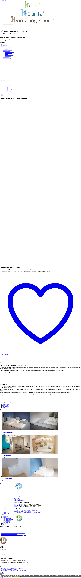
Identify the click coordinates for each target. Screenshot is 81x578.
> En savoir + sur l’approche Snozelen (6, 402)
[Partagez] (2, 573)
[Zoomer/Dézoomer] (0, 573)
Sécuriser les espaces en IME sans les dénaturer (22, 511)
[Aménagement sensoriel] (41, 421)
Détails (3, 434)
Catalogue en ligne (7, 101)
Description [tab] (4, 360)
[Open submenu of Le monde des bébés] (10, 58)
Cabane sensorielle (6, 455)
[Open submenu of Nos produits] (5, 46)
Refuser (19, 576)
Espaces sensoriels (13, 358)
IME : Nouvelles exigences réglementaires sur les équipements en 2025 (26, 510)
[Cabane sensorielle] (41, 444)
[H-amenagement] (32, 22)
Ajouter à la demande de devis (5, 355)
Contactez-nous (17, 498)
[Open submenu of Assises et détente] (9, 47)
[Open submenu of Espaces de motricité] (10, 51)
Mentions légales (17, 499)
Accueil (1, 101)
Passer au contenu (3, 0)
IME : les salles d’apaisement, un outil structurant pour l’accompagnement (27, 512)
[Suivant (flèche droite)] (1, 574)
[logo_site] (33, 7)
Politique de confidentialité (19, 500)
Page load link (2, 572)
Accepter (16, 576)
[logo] (32, 15)
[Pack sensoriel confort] (41, 467)
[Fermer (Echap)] (3, 573)
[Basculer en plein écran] (1, 573)
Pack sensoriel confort (7, 478)
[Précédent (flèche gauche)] (0, 574)
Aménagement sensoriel (7, 432)
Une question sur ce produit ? (5, 356)
